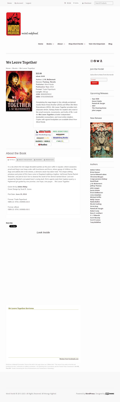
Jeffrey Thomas (95, 186)
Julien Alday (22, 187)
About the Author (25, 159)
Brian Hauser (95, 172)
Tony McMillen (95, 222)
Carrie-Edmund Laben (98, 174)
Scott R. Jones (95, 220)
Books (49, 44)
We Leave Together (27, 68)
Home (9, 3)
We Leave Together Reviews (21, 308)
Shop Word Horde (76, 44)
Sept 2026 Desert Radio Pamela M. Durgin (97, 101)
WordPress (90, 393)
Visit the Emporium (97, 44)
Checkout (87, 3)
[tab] (11, 159)
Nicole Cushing (95, 204)
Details (12, 159)
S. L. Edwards (95, 215)
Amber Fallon (95, 170)
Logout (28, 3)
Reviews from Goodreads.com (69, 359)
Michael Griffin (95, 197)
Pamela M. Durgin (96, 209)
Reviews (39, 159)
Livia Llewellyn (95, 195)
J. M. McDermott (49, 79)
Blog (110, 44)
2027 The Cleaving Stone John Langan (98, 108)
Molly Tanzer (95, 200)
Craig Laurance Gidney (98, 179)
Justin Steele (95, 190)
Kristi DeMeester (96, 193)
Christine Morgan (96, 177)
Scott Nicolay (95, 218)
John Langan (94, 188)
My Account (19, 3)
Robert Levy (94, 211)
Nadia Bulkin (95, 202)
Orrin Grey (94, 206)
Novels (53, 82)
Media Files (50, 159)
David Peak (94, 181)
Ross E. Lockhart (96, 213)
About (60, 44)
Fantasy (46, 82)
